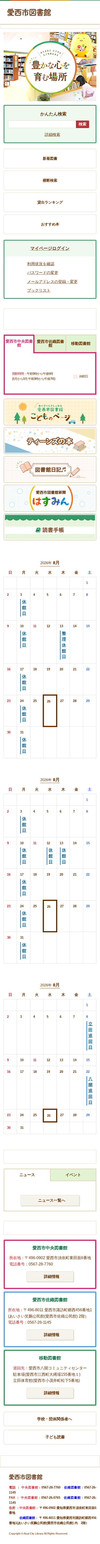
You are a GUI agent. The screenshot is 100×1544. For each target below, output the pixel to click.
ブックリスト (38, 290)
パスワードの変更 (42, 273)
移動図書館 (81, 343)
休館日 (24, 607)
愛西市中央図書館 (19, 343)
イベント (73, 1175)
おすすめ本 (50, 224)
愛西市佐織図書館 (50, 343)
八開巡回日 (90, 1091)
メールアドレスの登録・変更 (52, 282)
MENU (86, 15)
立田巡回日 (90, 1036)
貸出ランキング (50, 202)
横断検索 (50, 180)
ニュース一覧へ (51, 1200)
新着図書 (50, 158)
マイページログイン (50, 248)
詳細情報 (51, 1276)
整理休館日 (64, 645)
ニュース (27, 1175)
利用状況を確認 (40, 264)
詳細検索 (52, 134)
